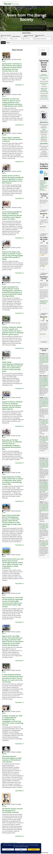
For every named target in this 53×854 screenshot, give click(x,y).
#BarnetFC (42, 226)
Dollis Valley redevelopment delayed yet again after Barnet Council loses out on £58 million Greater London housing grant (12, 366)
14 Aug (42, 320)
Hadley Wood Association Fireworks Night (44, 85)
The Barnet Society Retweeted (44, 210)
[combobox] (6, 38)
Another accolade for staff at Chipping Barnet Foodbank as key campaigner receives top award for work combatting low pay (12, 720)
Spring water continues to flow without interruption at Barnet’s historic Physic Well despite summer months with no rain (12, 67)
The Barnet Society (44, 195)
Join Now (44, 143)
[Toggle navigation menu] (51, 3)
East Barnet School (44, 278)
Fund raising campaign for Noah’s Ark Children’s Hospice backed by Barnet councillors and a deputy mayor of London (12, 215)
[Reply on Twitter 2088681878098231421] (40, 229)
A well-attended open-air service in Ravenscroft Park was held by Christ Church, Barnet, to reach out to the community (12, 678)
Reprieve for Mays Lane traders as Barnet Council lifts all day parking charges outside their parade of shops (12, 255)
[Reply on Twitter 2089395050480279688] (40, 205)
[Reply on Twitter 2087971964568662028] (40, 308)
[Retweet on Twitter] (40, 210)
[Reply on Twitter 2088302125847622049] (40, 336)
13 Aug (41, 242)
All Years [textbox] (15, 38)
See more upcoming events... (43, 75)
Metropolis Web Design (43, 852)
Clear (8, 42)
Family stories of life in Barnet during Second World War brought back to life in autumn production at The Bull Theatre (12, 179)
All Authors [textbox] (27, 38)
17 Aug (41, 197)
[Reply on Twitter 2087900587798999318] (40, 268)
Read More (18, 85)
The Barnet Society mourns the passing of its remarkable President (12, 810)
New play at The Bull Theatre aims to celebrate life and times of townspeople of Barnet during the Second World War (12, 444)
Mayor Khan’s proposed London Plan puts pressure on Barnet (12, 139)
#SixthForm (43, 302)
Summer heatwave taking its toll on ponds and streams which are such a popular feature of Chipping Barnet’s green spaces (12, 330)
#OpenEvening (43, 302)
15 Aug (42, 217)
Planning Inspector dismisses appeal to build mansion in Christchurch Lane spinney (11, 759)
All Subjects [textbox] (4, 38)
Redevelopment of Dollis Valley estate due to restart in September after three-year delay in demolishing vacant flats (12, 480)
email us (45, 156)
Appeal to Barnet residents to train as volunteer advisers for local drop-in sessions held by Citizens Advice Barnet (12, 405)
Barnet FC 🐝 (43, 214)
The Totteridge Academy (43, 239)
